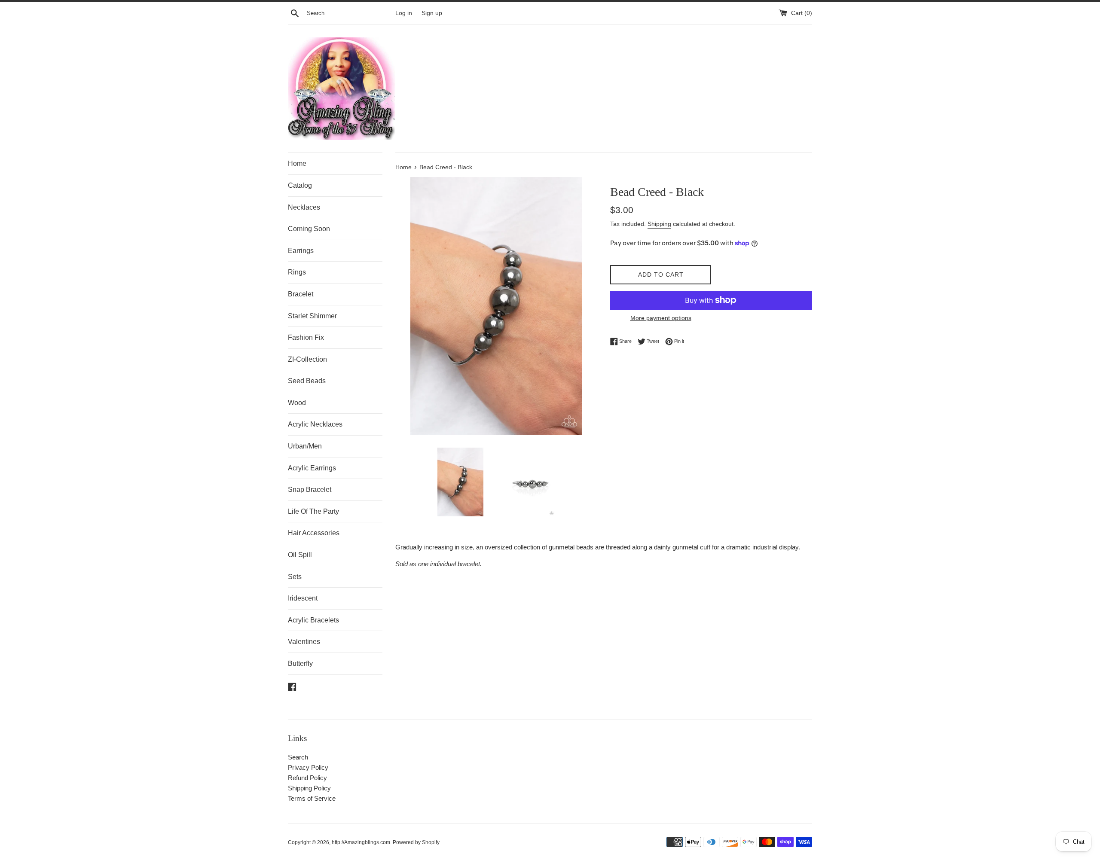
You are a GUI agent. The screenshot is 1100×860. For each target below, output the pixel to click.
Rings (297, 272)
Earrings (301, 250)
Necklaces (304, 207)
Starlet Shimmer (312, 316)
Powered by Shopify (416, 842)
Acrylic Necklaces (315, 424)
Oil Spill (300, 554)
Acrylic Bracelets (313, 620)
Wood (297, 402)
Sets (295, 576)
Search (298, 757)
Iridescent (303, 598)
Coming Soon (309, 228)
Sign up (432, 13)
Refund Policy (307, 777)
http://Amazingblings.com (361, 842)
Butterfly (300, 663)
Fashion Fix (306, 337)
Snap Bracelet (309, 489)
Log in (403, 13)
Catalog (300, 185)
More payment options (660, 317)
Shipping (659, 223)
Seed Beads (307, 380)
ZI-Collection (307, 359)
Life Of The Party (313, 511)
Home (297, 163)
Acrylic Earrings (312, 468)
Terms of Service (312, 798)
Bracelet (300, 294)
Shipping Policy (309, 788)
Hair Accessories (313, 533)
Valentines (304, 641)
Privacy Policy (308, 767)
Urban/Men (305, 446)
